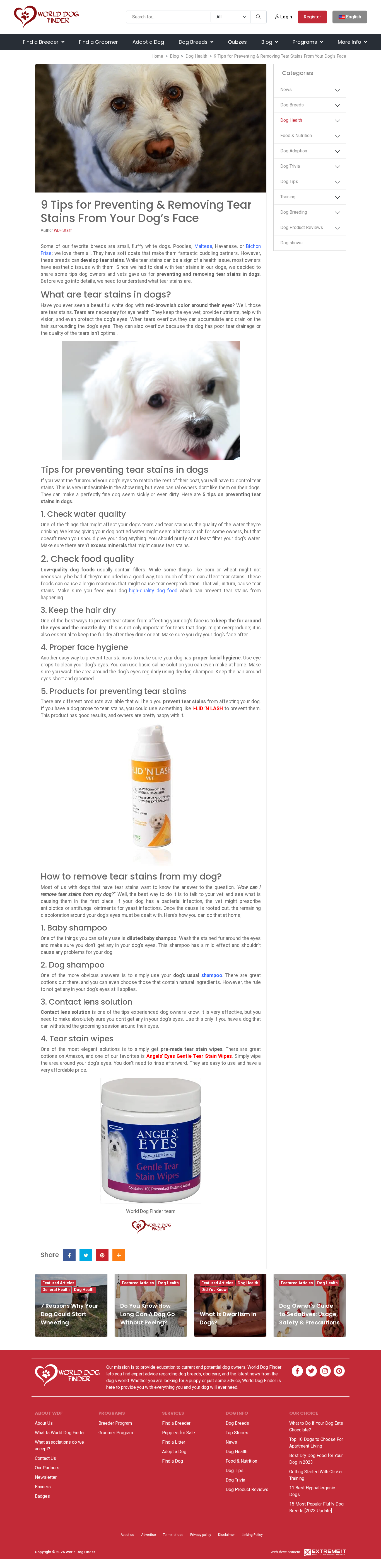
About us (127, 1535)
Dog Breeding (293, 212)
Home (157, 56)
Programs (306, 41)
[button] (339, 90)
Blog (267, 41)
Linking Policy (252, 1535)
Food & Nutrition (296, 135)
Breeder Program (115, 1423)
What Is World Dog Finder (60, 1432)
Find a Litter (173, 1442)
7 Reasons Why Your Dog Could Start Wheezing (69, 1314)
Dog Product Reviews (301, 227)
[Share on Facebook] (69, 1255)
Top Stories (237, 1432)
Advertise (148, 1535)
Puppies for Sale (178, 1432)
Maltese (203, 246)
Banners (43, 1486)
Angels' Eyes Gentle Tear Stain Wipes (189, 1056)
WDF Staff (63, 230)
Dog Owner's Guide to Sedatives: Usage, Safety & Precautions (309, 1314)
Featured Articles (58, 1283)
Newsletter (46, 1477)
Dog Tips (289, 181)
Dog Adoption (293, 151)
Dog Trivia (290, 166)
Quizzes (237, 41)
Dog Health (196, 56)
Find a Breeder (41, 41)
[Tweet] (85, 1255)
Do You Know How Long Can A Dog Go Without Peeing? (147, 1314)
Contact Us (45, 1458)
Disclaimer (226, 1535)
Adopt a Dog (148, 41)
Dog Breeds (194, 41)
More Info (350, 41)
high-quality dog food (153, 590)
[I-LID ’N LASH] (151, 795)
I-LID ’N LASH (207, 708)
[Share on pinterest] (102, 1255)
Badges (42, 1496)
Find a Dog (172, 1461)
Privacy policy (200, 1535)
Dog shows (291, 242)
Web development (285, 1552)
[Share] (118, 1255)
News (286, 89)
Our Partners (47, 1467)
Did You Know (213, 1289)
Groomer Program (115, 1432)
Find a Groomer (98, 41)
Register (312, 17)
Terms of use (173, 1535)
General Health (56, 1289)
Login (285, 17)
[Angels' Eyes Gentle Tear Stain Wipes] (151, 1141)
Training (287, 196)
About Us (44, 1423)
